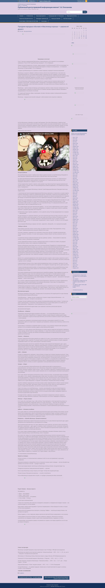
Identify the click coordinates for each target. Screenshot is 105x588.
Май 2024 (75, 178)
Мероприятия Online (72, 16)
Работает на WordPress (45, 586)
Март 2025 (75, 163)
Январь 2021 (75, 233)
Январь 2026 (75, 148)
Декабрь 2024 (75, 167)
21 (81, 36)
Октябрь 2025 (76, 152)
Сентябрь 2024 (76, 172)
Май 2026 (75, 141)
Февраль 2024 (76, 182)
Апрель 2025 (75, 161)
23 (86, 36)
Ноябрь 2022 (75, 205)
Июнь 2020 (75, 243)
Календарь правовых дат (42, 18)
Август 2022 (75, 210)
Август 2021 (75, 222)
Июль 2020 (75, 242)
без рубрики (21, 573)
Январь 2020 (75, 251)
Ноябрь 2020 (75, 236)
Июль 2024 (75, 175)
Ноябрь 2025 (75, 151)
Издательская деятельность (26, 18)
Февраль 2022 (76, 219)
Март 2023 (75, 199)
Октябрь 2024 (76, 170)
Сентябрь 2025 (76, 154)
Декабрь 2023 (75, 185)
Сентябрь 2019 (76, 257)
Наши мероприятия (41, 16)
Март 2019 (75, 266)
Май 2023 (75, 196)
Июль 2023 (75, 193)
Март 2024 (75, 181)
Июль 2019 (75, 260)
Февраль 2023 (76, 201)
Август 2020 (75, 240)
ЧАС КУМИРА (75, 279)
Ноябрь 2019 (75, 254)
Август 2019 (75, 258)
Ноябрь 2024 (75, 169)
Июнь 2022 (75, 213)
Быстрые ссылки (81, 1)
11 (74, 34)
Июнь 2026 (75, 140)
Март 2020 (75, 248)
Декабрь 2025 (75, 149)
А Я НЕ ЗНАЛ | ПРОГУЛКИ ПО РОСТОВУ (28, 21)
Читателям (44, 21)
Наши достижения (55, 18)
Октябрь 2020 (76, 237)
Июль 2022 (75, 211)
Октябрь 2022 (76, 207)
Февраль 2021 (76, 231)
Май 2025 (75, 160)
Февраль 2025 (76, 164)
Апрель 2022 (75, 216)
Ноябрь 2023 (75, 187)
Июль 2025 (75, 157)
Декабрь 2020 (75, 234)
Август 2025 (75, 155)
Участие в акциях (67, 18)
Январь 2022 (75, 220)
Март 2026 (75, 144)
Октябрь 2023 (76, 189)
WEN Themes (62, 586)
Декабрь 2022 (75, 204)
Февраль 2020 (76, 249)
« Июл (72, 42)
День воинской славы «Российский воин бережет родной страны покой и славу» (56, 578)
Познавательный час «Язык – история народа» (30, 577)
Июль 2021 (75, 223)
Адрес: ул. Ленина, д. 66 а (45, 1)
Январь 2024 (75, 184)
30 (86, 38)
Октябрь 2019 (76, 255)
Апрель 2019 (75, 264)
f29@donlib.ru (32, 1)
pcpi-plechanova (29, 31)
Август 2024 (75, 173)
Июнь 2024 (75, 176)
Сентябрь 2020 (76, 239)
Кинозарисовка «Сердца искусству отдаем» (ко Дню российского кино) (80, 282)
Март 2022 (75, 217)
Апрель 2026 (75, 143)
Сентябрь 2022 (76, 208)
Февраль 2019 (76, 268)
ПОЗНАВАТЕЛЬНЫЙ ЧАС (78, 290)
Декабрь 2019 (75, 252)
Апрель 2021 (75, 228)
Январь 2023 (75, 202)
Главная (21, 16)
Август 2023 (75, 192)
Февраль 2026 (76, 146)
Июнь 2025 (75, 158)
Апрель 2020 (75, 246)
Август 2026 (75, 137)
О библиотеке (29, 16)
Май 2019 (75, 263)
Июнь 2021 (75, 225)
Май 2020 (75, 245)
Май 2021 (75, 226)
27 (79, 38)
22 (83, 36)
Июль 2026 (75, 138)
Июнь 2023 (75, 195)
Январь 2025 (75, 166)
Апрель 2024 (75, 179)
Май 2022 (75, 214)
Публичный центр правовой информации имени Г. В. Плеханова (45, 7)
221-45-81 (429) (22, 1)
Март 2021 (75, 230)
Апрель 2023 (75, 198)
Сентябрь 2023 (76, 190)
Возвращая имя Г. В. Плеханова (56, 16)
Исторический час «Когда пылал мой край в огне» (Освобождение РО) (80, 276)
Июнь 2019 (75, 261)
